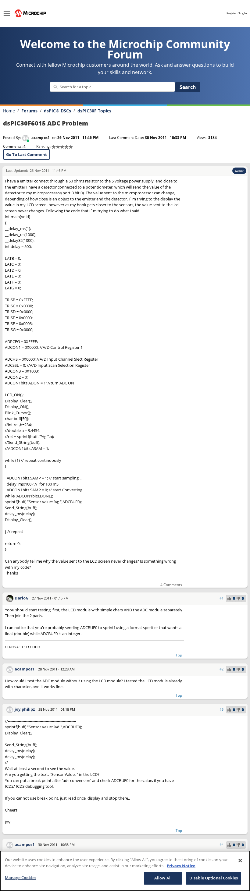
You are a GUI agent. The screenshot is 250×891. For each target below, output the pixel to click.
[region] (125, 871)
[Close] (240, 860)
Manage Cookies (20, 877)
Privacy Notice (181, 865)
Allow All (163, 878)
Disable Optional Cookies (213, 878)
